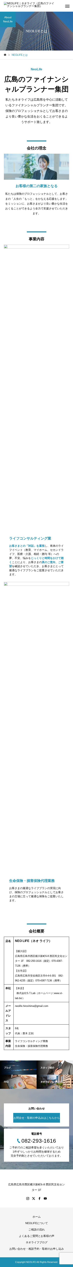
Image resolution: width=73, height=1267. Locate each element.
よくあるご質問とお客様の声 (36, 1235)
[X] (34, 1198)
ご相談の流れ (36, 1229)
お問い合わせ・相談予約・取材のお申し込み (36, 1248)
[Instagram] (28, 1198)
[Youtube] (45, 1198)
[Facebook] (39, 1198)
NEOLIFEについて (36, 1223)
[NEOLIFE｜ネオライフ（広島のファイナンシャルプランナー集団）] (29, 6)
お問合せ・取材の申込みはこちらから (36, 1117)
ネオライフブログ (36, 1242)
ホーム (37, 1216)
